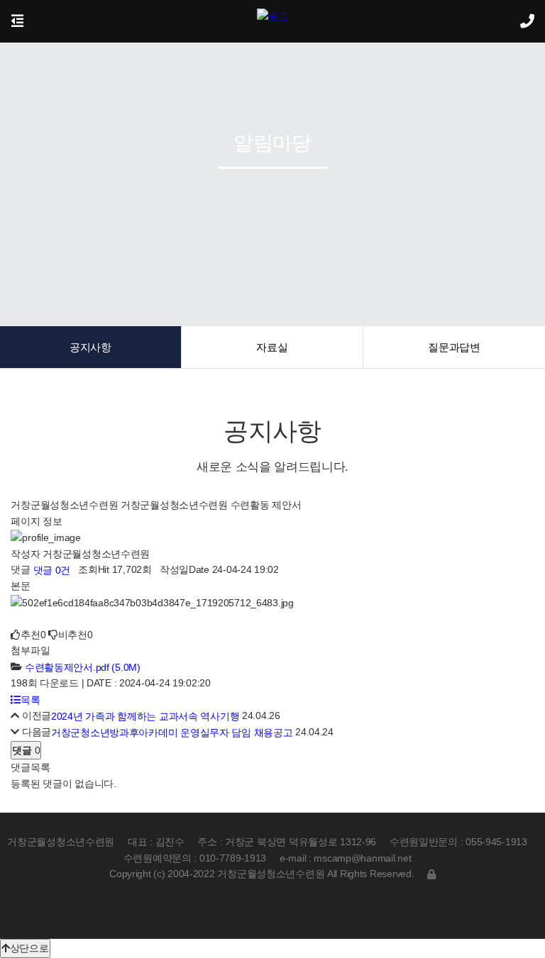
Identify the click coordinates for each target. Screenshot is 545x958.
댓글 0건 (50, 570)
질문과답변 (454, 347)
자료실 (271, 347)
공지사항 (90, 347)
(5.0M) (83, 667)
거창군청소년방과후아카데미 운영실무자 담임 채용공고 (171, 733)
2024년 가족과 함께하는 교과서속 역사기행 (145, 716)
